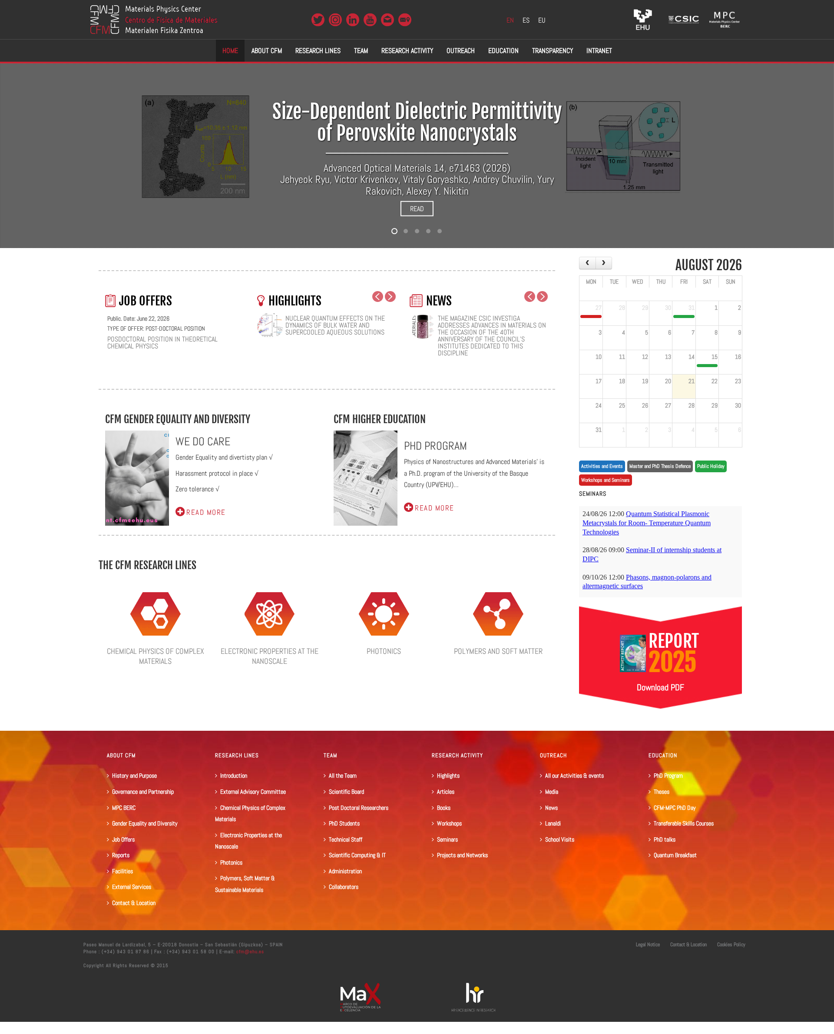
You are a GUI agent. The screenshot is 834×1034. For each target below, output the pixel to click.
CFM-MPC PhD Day (675, 808)
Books (443, 808)
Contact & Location (134, 903)
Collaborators (343, 887)
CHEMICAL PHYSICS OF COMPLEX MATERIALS (155, 656)
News (551, 808)
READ (417, 208)
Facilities (122, 871)
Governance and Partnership (143, 791)
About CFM (267, 50)
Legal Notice (648, 944)
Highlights (448, 775)
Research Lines (318, 50)
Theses (661, 791)
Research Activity (407, 50)
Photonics (231, 862)
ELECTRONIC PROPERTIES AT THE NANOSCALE (269, 656)
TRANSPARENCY (552, 50)
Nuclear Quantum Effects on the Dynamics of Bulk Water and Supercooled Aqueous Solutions (335, 325)
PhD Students (344, 823)
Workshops (449, 823)
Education (503, 50)
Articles (445, 791)
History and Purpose (134, 775)
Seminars (447, 839)
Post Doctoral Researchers (358, 808)
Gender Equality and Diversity (145, 823)
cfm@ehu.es (249, 951)
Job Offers (123, 839)
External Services (131, 887)
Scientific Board (346, 791)
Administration (345, 871)
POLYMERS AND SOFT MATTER (498, 651)
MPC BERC (124, 808)
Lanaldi (553, 823)
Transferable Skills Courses (684, 823)
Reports (120, 855)
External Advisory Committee (253, 791)
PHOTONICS (384, 651)
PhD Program (668, 775)
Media (551, 791)
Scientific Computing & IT (357, 855)
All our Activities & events (574, 775)
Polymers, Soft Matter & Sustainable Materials (245, 884)
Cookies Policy (731, 944)
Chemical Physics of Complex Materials (250, 813)
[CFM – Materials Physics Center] (154, 19)
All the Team (343, 775)
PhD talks (664, 839)
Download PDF (660, 687)
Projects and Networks (462, 855)
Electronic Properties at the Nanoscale (248, 841)
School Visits (559, 839)
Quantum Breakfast (675, 855)
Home (230, 50)
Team (361, 50)
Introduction (233, 775)
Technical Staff (345, 839)
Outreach (461, 50)
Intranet (599, 50)
